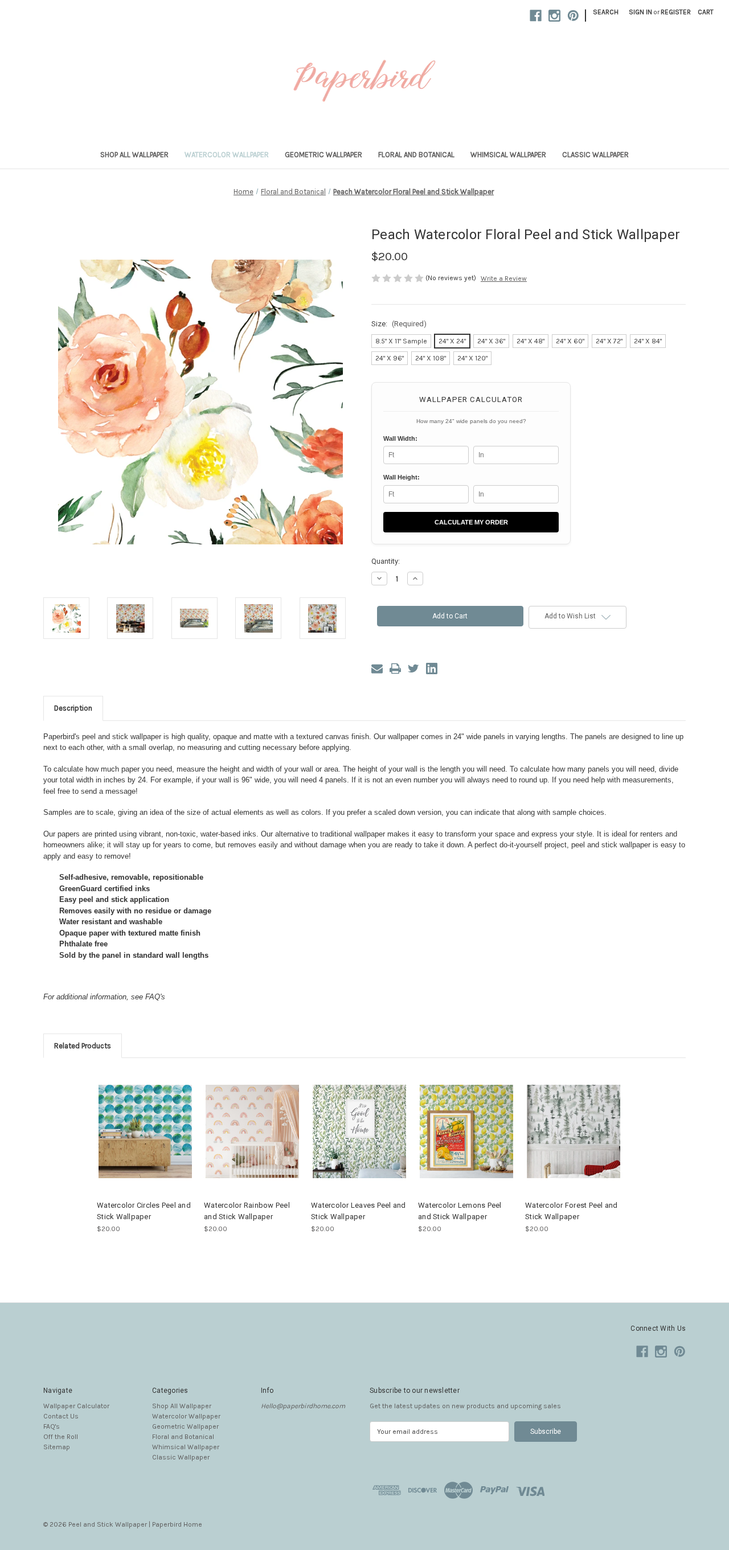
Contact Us (61, 1416)
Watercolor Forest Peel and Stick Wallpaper (571, 1211)
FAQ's (51, 1426)
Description (73, 708)
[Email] (377, 668)
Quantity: (385, 561)
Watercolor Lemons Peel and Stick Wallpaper (460, 1211)
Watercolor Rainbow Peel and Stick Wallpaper (247, 1211)
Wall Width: (400, 438)
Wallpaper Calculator (76, 1406)
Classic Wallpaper (595, 154)
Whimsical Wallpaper (508, 154)
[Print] (395, 668)
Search (606, 12)
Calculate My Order (471, 522)
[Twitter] (413, 668)
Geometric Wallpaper (323, 154)
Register (676, 12)
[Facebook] (536, 16)
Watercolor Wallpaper (227, 154)
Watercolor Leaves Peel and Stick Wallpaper (358, 1211)
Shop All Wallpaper (134, 154)
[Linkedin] (431, 668)
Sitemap (56, 1447)
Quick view (136, 1122)
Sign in (640, 12)
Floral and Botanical (416, 154)
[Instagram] (554, 16)
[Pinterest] (573, 16)
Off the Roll (60, 1437)
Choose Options (145, 1140)
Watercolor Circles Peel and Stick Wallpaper (144, 1211)
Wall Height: (401, 477)
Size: (399, 323)
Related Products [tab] (82, 1045)
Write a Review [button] (504, 278)
